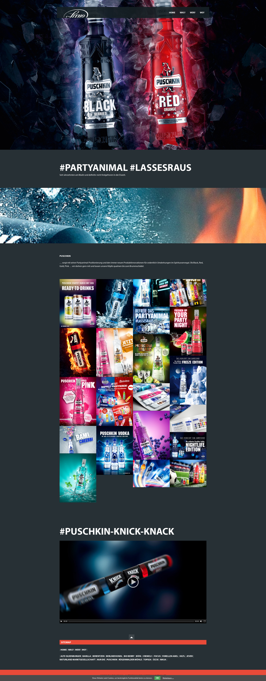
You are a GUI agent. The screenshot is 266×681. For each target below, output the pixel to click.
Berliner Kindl (114, 656)
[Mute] (201, 621)
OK (157, 678)
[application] (133, 582)
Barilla (86, 656)
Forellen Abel (170, 656)
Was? (182, 12)
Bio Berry (129, 656)
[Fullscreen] (205, 621)
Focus (157, 656)
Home (172, 12)
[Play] (61, 621)
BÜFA (138, 656)
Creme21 (147, 656)
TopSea (147, 659)
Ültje (156, 659)
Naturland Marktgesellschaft (77, 659)
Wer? (192, 12)
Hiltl (182, 656)
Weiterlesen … (168, 678)
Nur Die (101, 659)
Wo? (202, 12)
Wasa (163, 659)
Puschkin (112, 659)
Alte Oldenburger (71, 656)
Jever (189, 656)
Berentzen (98, 656)
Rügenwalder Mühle (130, 659)
